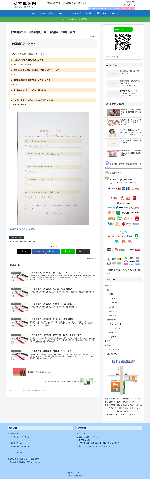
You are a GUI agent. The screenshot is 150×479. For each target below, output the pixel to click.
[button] (83, 251)
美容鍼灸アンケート (18, 237)
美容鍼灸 (24, 241)
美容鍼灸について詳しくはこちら (22, 228)
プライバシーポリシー (75, 473)
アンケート (34, 241)
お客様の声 (15, 241)
